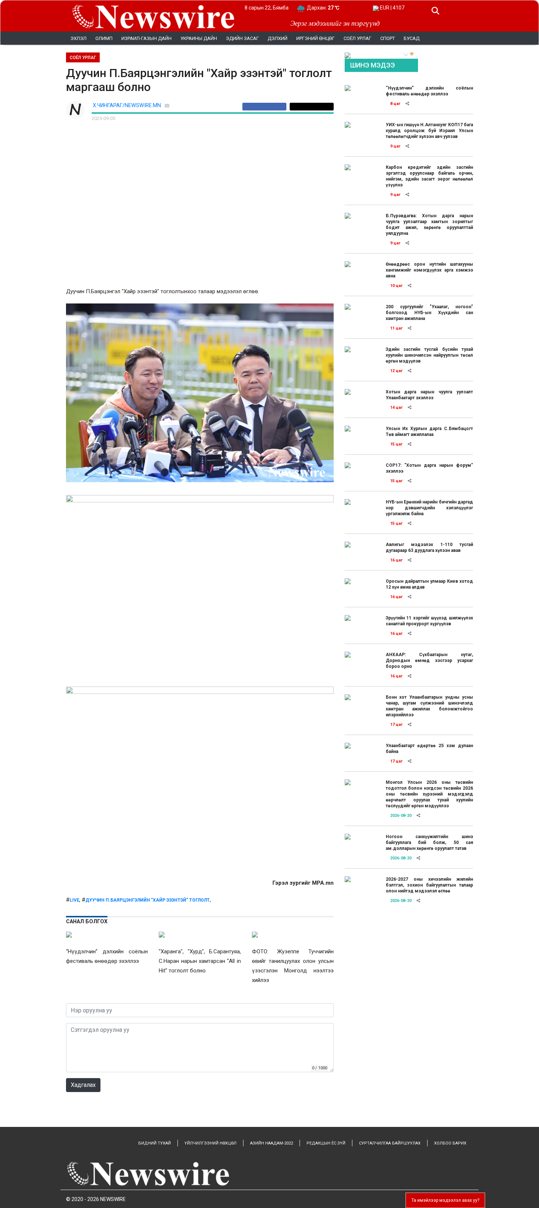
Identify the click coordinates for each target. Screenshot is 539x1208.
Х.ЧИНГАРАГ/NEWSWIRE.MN (127, 105)
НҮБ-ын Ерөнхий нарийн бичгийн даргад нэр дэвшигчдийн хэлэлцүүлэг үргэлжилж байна (429, 507)
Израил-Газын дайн (146, 38)
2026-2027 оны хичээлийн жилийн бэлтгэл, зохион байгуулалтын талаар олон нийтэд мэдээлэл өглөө (429, 885)
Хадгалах (83, 1084)
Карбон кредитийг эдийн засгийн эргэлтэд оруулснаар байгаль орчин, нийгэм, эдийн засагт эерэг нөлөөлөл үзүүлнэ (429, 176)
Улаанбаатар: (330, 8)
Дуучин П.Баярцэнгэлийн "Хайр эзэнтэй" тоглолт (147, 900)
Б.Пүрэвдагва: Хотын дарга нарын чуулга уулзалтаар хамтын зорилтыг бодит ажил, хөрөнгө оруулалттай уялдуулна (429, 224)
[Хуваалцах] (266, 106)
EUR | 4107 (391, 8)
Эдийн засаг (242, 38)
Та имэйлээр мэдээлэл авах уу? (445, 1200)
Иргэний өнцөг (315, 38)
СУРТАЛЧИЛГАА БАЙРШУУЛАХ (390, 1143)
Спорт (387, 38)
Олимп (104, 38)
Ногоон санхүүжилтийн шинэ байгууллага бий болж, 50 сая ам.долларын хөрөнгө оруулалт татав (429, 842)
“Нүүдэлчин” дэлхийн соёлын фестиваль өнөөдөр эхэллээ (429, 91)
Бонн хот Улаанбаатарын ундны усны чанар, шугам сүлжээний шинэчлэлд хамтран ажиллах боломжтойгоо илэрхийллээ (429, 706)
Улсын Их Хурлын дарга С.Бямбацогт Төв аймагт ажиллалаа (429, 431)
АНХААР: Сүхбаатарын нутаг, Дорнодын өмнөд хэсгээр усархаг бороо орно (429, 660)
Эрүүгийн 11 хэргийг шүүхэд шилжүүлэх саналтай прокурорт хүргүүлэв (429, 620)
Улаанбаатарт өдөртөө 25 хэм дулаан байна (429, 748)
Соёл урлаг (357, 38)
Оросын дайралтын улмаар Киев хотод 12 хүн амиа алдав (429, 584)
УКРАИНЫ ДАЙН (198, 38)
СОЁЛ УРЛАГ (83, 57)
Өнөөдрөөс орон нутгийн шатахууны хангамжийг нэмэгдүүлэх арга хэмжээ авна (429, 270)
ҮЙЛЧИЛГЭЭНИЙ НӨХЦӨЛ (210, 1143)
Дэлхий (277, 38)
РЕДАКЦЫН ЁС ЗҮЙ (326, 1143)
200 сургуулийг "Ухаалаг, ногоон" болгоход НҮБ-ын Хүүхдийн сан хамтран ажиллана (429, 312)
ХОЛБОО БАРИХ (450, 1143)
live (74, 900)
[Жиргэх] (312, 106)
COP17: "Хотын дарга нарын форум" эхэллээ (429, 468)
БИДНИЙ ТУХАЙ (154, 1143)
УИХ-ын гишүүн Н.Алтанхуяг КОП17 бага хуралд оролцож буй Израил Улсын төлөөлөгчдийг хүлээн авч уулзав (429, 130)
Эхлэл (78, 38)
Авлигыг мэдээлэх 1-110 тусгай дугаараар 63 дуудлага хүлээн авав (429, 547)
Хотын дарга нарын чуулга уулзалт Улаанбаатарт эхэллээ (429, 394)
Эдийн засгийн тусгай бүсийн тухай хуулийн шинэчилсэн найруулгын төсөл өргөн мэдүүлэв (429, 355)
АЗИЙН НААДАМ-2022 (271, 1143)
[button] (405, 53)
